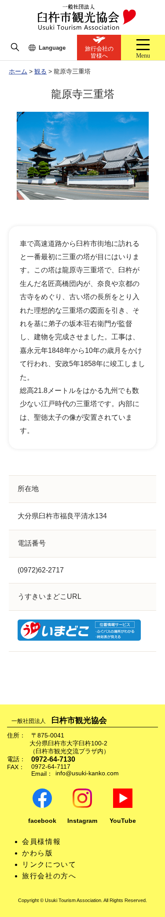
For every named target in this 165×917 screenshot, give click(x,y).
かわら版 (37, 853)
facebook (42, 821)
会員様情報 (41, 841)
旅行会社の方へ (49, 876)
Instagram (82, 821)
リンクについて (49, 864)
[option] (82, 156)
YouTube (123, 821)
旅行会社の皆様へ (99, 52)
